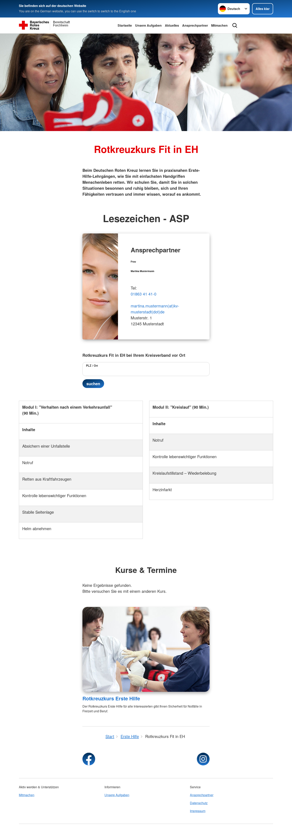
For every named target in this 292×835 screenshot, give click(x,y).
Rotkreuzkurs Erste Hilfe (111, 698)
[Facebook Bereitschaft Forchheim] (88, 759)
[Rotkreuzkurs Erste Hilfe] (146, 649)
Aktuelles (172, 25)
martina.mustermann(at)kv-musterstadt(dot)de (155, 309)
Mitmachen (219, 25)
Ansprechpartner (195, 25)
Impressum (197, 811)
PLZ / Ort (92, 365)
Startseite (125, 25)
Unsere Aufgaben (148, 25)
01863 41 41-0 (143, 294)
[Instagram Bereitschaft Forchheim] (203, 759)
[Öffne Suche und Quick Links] (235, 25)
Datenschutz (199, 803)
